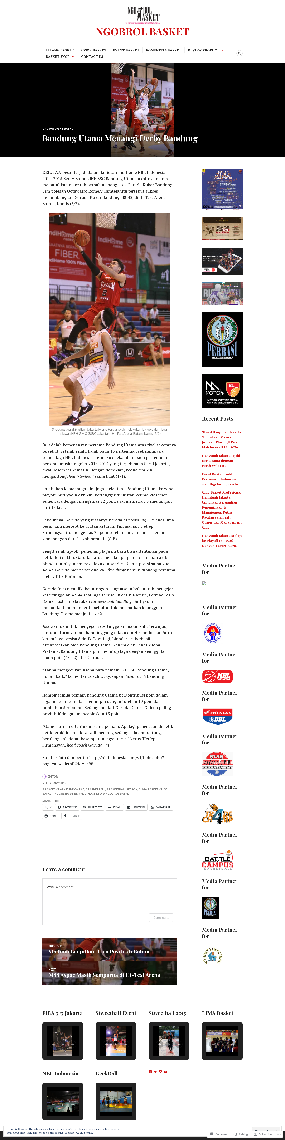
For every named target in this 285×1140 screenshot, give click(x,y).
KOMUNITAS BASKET (163, 50)
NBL (75, 793)
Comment (161, 918)
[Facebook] (150, 1072)
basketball (96, 789)
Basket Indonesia (71, 789)
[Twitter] (155, 1072)
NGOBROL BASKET (142, 31)
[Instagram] (160, 1072)
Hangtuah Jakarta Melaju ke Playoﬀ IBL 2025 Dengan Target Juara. (222, 540)
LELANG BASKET (59, 50)
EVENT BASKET (126, 50)
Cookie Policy (84, 1132)
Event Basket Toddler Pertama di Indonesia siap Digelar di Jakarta (220, 479)
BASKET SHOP (58, 56)
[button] (53, 1044)
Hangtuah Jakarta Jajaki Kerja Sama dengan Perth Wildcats (221, 460)
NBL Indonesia (91, 793)
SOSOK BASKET (93, 50)
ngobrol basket (118, 793)
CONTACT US (92, 56)
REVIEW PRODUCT (203, 50)
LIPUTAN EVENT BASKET (58, 128)
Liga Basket (149, 789)
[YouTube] (165, 1072)
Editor (53, 776)
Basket (49, 789)
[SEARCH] (239, 53)
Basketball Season (122, 789)
